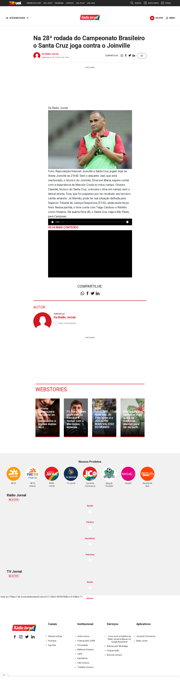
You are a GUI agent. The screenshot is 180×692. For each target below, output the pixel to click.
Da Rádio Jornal (50, 54)
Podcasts (52, 641)
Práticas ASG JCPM (86, 641)
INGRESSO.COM (34, 3)
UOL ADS (91, 3)
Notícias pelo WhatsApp (117, 646)
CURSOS (70, 3)
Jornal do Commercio (145, 636)
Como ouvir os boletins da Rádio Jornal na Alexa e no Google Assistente (119, 639)
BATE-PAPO (153, 3)
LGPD (79, 654)
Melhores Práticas (85, 649)
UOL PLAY (80, 3)
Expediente (82, 658)
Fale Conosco (83, 663)
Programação (113, 650)
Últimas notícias (55, 636)
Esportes (52, 645)
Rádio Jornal (141, 641)
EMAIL (168, 3)
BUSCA (138, 3)
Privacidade (82, 645)
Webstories (51, 389)
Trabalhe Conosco (85, 667)
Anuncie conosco (114, 655)
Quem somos (83, 636)
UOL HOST (48, 3)
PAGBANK (59, 3)
